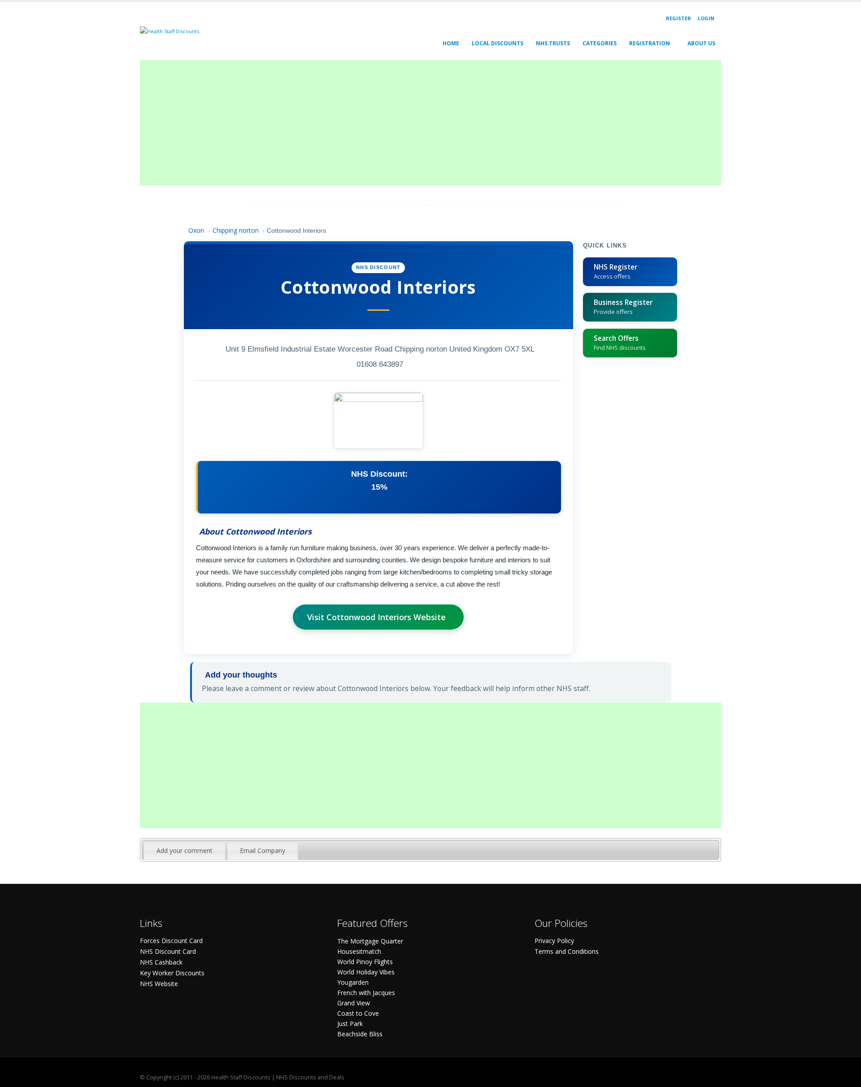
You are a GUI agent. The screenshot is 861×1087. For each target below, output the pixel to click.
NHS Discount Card (168, 951)
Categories (600, 43)
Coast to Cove (358, 1013)
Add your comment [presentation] (185, 850)
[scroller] (846, 1076)
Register (678, 18)
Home (451, 43)
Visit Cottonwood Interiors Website (376, 617)
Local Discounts (497, 43)
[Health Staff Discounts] (169, 30)
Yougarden (353, 982)
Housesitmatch (359, 951)
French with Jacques (366, 992)
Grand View (353, 1003)
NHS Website (159, 983)
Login (706, 18)
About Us (701, 43)
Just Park (350, 1023)
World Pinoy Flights (365, 961)
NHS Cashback (161, 962)
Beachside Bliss (360, 1034)
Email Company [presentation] (262, 850)
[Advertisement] (409, 123)
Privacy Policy (554, 940)
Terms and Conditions (567, 951)
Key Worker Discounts (172, 973)
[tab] (185, 851)
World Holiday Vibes (366, 972)
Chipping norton (236, 230)
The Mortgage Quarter (370, 941)
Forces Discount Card (171, 940)
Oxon (196, 230)
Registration (649, 43)
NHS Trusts (553, 43)
